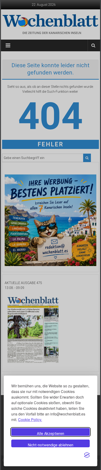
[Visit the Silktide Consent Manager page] (87, 455)
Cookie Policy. (30, 419)
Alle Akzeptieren (50, 433)
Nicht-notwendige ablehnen (50, 445)
